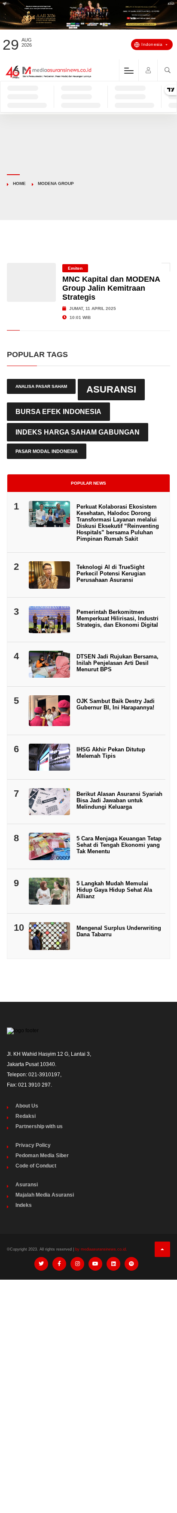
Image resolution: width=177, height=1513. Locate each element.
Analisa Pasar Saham (41, 386)
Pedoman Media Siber (42, 1156)
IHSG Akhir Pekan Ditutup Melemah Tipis (110, 752)
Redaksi (25, 1116)
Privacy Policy (33, 1145)
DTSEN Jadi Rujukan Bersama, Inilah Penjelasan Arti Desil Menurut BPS (117, 663)
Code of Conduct (35, 1166)
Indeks (23, 1205)
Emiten (75, 268)
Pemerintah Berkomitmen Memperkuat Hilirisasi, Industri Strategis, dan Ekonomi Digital (117, 618)
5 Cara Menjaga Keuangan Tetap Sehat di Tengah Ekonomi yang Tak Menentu (119, 845)
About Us (26, 1106)
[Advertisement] (88, 1378)
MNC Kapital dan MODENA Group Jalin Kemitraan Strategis (111, 288)
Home (19, 183)
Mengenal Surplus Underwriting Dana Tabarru (118, 931)
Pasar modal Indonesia (46, 451)
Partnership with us (39, 1126)
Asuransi (111, 389)
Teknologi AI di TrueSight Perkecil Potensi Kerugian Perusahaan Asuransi (111, 573)
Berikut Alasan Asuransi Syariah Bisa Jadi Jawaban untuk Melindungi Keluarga (119, 800)
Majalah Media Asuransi (44, 1195)
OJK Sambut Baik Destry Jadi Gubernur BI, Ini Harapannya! (115, 704)
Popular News (88, 483)
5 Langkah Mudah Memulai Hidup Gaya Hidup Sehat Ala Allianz (114, 889)
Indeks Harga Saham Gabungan (77, 432)
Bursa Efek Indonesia (58, 411)
